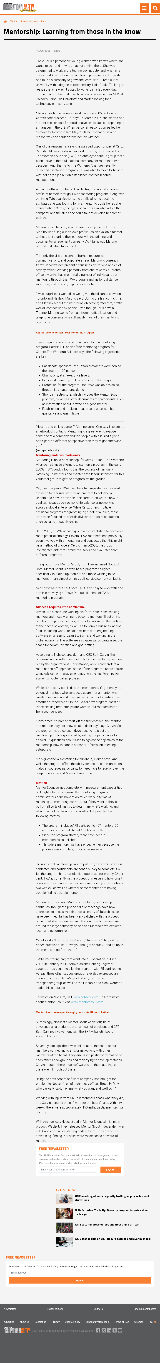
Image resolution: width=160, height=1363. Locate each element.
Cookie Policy (72, 1321)
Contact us (40, 1321)
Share (57, 50)
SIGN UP (110, 1170)
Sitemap (138, 1321)
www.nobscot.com (85, 997)
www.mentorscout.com (87, 1002)
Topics (14, 21)
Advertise (9, 1321)
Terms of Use (121, 1321)
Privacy (56, 1321)
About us (24, 1321)
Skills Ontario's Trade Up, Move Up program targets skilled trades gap (111, 1212)
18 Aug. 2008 (43, 50)
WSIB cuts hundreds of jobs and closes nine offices (107, 1224)
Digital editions (55, 1308)
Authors (98, 1308)
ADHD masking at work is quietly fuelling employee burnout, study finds (112, 1198)
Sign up (80, 1280)
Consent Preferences (97, 1321)
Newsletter (10, 1308)
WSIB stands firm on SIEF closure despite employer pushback (113, 1239)
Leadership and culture (33, 21)
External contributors (145, 1308)
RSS (151, 1321)
